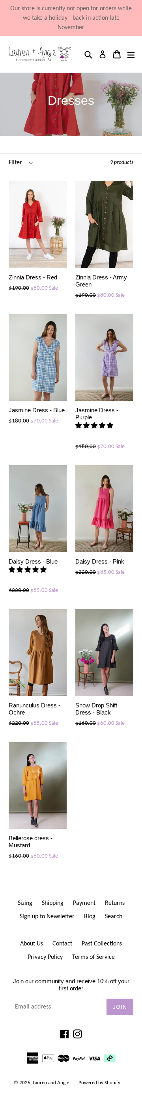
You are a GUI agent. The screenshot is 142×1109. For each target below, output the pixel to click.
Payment (84, 903)
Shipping (53, 903)
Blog (89, 917)
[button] (95, 426)
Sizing (25, 903)
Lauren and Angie (51, 1082)
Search (113, 917)
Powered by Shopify (99, 1082)
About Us (31, 944)
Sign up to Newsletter (47, 917)
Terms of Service (93, 957)
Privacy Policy (45, 957)
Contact (62, 944)
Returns (115, 903)
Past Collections (102, 944)
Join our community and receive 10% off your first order (71, 985)
